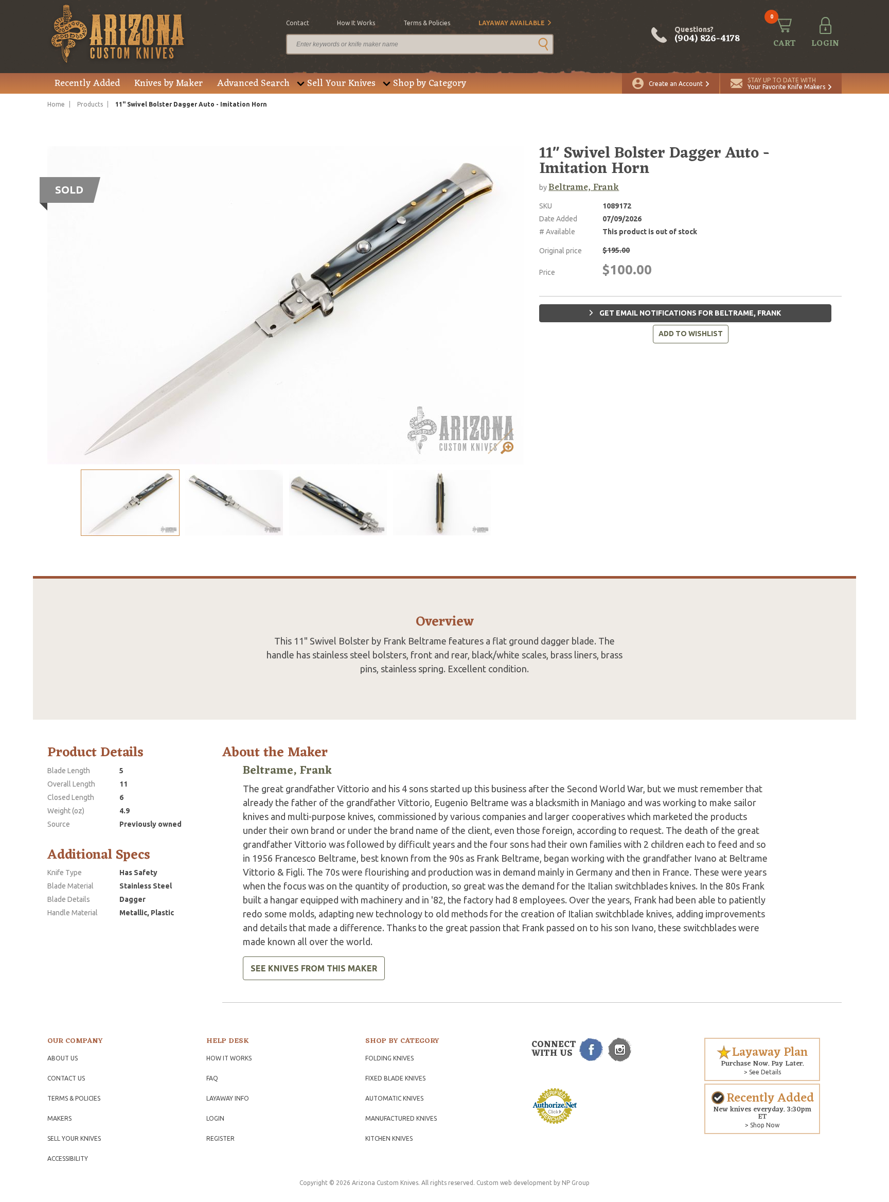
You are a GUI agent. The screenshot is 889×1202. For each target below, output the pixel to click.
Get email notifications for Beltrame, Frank (689, 313)
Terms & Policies (73, 1098)
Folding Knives (389, 1058)
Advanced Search (253, 83)
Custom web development (514, 1182)
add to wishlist (691, 333)
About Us (62, 1058)
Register (220, 1138)
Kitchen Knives (389, 1138)
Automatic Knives (394, 1098)
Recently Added (87, 83)
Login (215, 1118)
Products (90, 104)
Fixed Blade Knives (395, 1078)
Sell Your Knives (341, 83)
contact (297, 23)
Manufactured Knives (401, 1118)
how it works (356, 23)
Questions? (707, 35)
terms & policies (426, 23)
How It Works (229, 1058)
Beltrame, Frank (583, 187)
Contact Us (66, 1078)
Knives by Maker (168, 83)
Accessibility (67, 1158)
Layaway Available (511, 23)
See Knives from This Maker (314, 968)
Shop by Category (429, 83)
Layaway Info (227, 1098)
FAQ (212, 1078)
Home (56, 104)
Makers (59, 1118)
